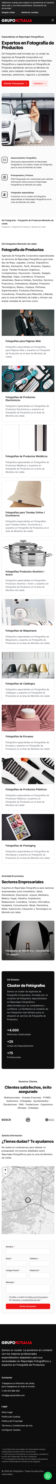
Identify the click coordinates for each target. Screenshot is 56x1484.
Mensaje (10, 1282)
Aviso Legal (7, 1412)
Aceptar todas (8, 12)
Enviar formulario (28, 1306)
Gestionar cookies (29, 12)
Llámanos (38, 83)
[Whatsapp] (48, 1476)
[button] (28, 1200)
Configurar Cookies (11, 1430)
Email (9, 1258)
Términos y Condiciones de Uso (26, 1300)
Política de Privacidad (37, 1297)
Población (35, 1270)
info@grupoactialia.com (13, 1395)
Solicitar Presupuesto (14, 83)
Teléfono (34, 1258)
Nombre (10, 1246)
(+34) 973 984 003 (11, 1391)
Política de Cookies (11, 1416)
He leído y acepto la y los (28, 1298)
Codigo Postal (13, 1270)
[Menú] (52, 20)
